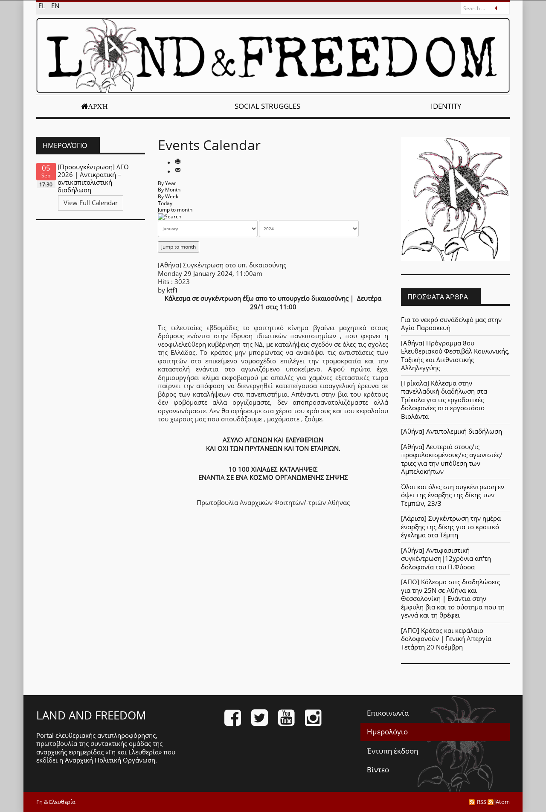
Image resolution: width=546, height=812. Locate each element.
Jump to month (175, 209)
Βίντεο (378, 769)
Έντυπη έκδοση (392, 751)
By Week (168, 196)
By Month (169, 189)
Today (165, 203)
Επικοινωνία (388, 713)
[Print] (178, 162)
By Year (167, 183)
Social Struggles (267, 106)
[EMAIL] (178, 171)
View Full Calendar (91, 202)
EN (55, 5)
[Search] (169, 216)
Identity (446, 106)
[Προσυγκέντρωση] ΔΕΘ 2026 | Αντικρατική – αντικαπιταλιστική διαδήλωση (93, 178)
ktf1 (172, 290)
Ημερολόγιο (387, 732)
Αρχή (98, 106)
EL (42, 5)
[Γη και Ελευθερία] (273, 55)
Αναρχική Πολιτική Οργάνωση (110, 760)
